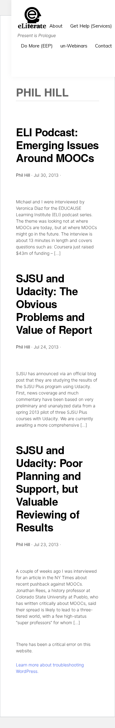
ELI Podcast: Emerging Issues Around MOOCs (57, 144)
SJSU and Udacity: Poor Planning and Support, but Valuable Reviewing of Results (49, 488)
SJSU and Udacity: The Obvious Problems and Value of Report (54, 303)
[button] (112, 63)
